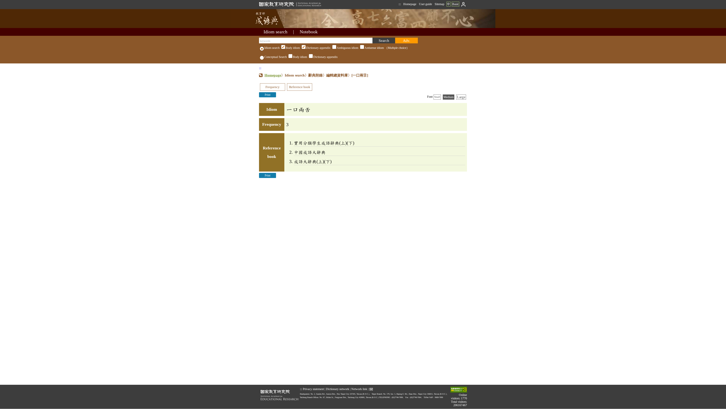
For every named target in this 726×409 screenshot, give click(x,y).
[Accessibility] (458, 390)
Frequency (272, 87)
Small (437, 97)
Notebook (309, 31)
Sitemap (439, 4)
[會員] (463, 4)
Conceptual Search (275, 57)
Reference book (299, 87)
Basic (455, 4)
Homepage (409, 4)
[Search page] (278, 27)
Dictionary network (337, 389)
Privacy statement (313, 389)
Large (461, 97)
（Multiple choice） (347, 47)
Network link (359, 389)
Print (267, 94)
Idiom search (275, 31)
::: (400, 4)
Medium (449, 97)
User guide (425, 4)
